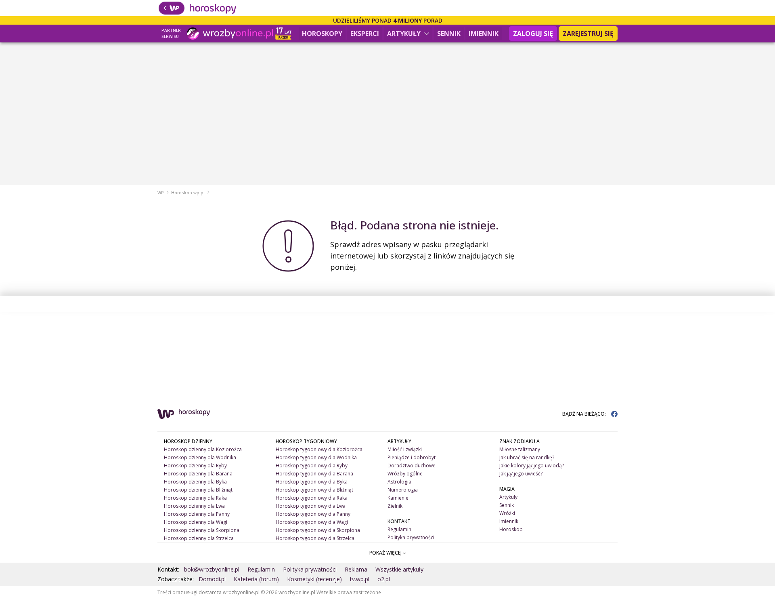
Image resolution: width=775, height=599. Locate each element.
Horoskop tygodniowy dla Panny (313, 514)
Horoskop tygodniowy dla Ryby (312, 465)
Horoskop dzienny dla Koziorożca (203, 449)
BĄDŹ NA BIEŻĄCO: (584, 413)
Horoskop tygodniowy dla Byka (312, 481)
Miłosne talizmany (519, 449)
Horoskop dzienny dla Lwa (194, 505)
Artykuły (404, 33)
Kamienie (398, 497)
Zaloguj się (533, 33)
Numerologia (403, 489)
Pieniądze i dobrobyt (412, 457)
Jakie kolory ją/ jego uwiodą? (531, 465)
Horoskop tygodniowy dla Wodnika (316, 457)
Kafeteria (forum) (256, 579)
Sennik (449, 33)
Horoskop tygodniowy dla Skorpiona (318, 530)
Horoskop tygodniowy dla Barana (314, 473)
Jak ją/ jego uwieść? (520, 473)
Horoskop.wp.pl (188, 192)
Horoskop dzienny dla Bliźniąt (198, 489)
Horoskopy (322, 33)
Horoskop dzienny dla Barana (198, 473)
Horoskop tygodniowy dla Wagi (312, 522)
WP (160, 192)
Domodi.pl (212, 579)
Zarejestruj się (588, 33)
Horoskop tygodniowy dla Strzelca (315, 538)
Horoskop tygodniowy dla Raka (312, 497)
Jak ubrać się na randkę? (526, 457)
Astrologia (399, 481)
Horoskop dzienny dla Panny (197, 514)
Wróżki (507, 513)
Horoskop (511, 529)
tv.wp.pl (359, 579)
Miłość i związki (405, 449)
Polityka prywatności (411, 537)
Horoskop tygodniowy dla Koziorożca (319, 449)
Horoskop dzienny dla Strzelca (199, 538)
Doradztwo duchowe (412, 465)
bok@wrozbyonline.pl (211, 569)
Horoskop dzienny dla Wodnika (200, 457)
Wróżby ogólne (405, 473)
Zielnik (395, 505)
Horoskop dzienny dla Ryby (195, 465)
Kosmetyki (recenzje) (314, 579)
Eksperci (364, 33)
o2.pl (383, 579)
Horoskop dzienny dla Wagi (195, 522)
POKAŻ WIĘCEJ (386, 552)
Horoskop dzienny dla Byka (195, 481)
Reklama (356, 569)
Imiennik (484, 33)
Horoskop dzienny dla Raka (195, 497)
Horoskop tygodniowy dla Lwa (311, 505)
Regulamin (399, 529)
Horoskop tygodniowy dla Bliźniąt (314, 489)
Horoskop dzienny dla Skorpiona (201, 530)
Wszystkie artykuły (399, 569)
